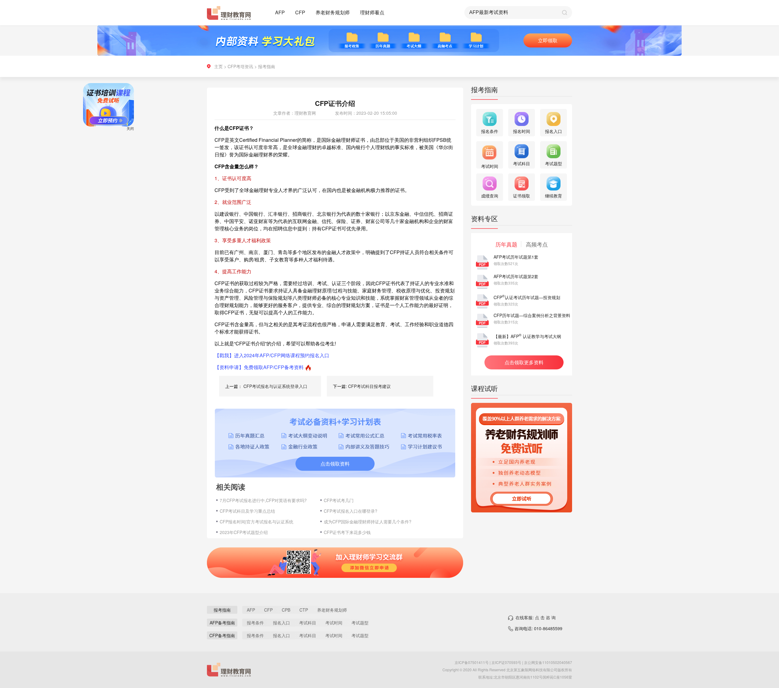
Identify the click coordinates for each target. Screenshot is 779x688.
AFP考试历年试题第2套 (516, 276)
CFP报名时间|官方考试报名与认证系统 (256, 522)
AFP (280, 12)
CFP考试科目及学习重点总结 (247, 511)
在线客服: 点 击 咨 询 (535, 617)
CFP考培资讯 (240, 66)
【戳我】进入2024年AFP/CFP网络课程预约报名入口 (272, 355)
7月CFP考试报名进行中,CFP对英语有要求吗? (263, 500)
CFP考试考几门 (339, 500)
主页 (218, 66)
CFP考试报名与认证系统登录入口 (275, 386)
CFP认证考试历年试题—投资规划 (527, 297)
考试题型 (360, 623)
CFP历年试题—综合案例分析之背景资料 (532, 315)
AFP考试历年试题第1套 (516, 257)
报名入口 (281, 623)
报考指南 (266, 66)
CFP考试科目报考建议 (369, 386)
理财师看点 (372, 12)
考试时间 (333, 623)
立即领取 (547, 40)
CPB (286, 610)
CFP (300, 12)
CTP (303, 610)
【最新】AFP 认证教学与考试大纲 (527, 336)
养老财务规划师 (333, 12)
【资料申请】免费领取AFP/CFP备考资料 (259, 367)
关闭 (146, 144)
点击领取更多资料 (524, 362)
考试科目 (307, 623)
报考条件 (255, 623)
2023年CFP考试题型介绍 (244, 532)
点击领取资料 (335, 463)
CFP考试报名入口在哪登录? (350, 511)
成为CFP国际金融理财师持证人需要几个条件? (367, 522)
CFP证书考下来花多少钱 (347, 532)
